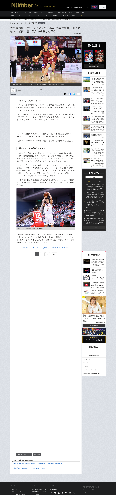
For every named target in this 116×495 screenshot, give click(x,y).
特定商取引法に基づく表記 (89, 370)
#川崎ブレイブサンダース (24, 454)
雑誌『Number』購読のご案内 (39, 489)
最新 (89, 181)
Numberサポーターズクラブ (18, 494)
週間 (100, 181)
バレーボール (65, 15)
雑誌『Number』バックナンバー (39, 491)
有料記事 (81, 15)
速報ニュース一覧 (16, 491)
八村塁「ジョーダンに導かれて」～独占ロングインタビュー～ (30, 468)
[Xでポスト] (65, 94)
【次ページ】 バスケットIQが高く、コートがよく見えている (46, 248)
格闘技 (12, 15)
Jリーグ (43, 12)
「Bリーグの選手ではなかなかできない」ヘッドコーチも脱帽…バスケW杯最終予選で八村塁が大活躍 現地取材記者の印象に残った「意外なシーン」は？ (95, 195)
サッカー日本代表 (62, 12)
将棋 (19, 15)
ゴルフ (70, 12)
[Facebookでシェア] (69, 94)
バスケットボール (55, 15)
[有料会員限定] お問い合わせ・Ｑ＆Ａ (92, 373)
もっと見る (94, 227)
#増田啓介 (37, 454)
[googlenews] (70, 493)
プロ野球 (24, 12)
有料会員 (102, 7)
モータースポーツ (27, 15)
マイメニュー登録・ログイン (90, 352)
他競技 (73, 15)
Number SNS (54, 489)
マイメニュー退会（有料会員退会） (91, 355)
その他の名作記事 (94, 325)
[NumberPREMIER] (94, 7)
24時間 (94, 181)
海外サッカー (51, 12)
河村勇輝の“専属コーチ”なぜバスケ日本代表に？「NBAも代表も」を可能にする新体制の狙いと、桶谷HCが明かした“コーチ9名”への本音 (95, 213)
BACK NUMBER (41, 23)
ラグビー (38, 15)
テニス (77, 12)
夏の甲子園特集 (14, 12)
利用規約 (85, 362)
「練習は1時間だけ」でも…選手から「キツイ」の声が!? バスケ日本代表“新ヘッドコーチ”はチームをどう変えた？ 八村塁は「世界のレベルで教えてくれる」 (95, 204)
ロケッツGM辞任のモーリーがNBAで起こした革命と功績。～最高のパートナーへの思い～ (38, 463)
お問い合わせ (87, 493)
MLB (30, 12)
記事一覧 (14, 489)
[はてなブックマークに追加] (74, 94)
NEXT (54, 254)
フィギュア (45, 15)
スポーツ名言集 (35, 494)
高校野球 (36, 12)
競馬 (83, 12)
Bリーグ (25, 19)
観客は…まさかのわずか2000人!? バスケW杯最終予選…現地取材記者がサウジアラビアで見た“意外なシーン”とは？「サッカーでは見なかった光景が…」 (95, 187)
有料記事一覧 (86, 359)
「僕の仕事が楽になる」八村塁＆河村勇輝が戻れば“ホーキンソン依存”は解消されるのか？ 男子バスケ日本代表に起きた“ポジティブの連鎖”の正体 (95, 221)
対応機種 (85, 366)
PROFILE (14, 94)
